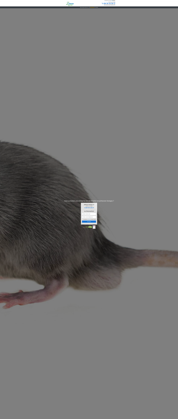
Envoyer (89, 221)
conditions (89, 219)
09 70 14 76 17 (109, 3)
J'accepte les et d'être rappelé (89, 219)
